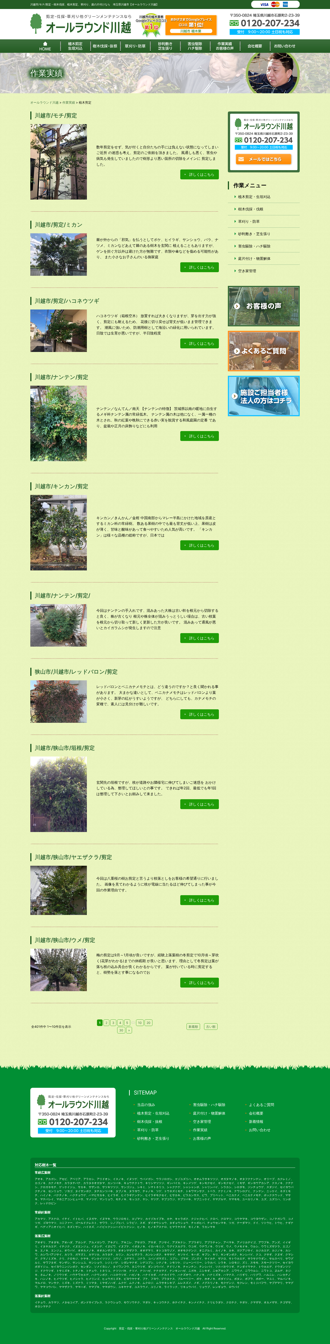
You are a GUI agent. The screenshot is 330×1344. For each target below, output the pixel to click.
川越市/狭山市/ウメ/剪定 (65, 940)
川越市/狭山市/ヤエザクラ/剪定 (73, 857)
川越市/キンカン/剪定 (61, 486)
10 (140, 1023)
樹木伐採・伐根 (250, 209)
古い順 (211, 1026)
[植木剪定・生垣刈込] (75, 46)
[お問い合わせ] (285, 46)
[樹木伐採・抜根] (105, 46)
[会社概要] (255, 46)
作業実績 (200, 1130)
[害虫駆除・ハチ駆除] (195, 46)
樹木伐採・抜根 (149, 1121)
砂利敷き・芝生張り (254, 233)
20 (148, 1023)
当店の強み (146, 1104)
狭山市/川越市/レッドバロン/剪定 (76, 671)
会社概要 (256, 1113)
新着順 (193, 1026)
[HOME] (45, 46)
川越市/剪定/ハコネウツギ (67, 301)
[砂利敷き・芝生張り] (165, 46)
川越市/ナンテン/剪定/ (62, 595)
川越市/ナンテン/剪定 (61, 377)
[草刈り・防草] (135, 46)
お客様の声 (202, 1138)
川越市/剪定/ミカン (59, 224)
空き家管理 (247, 271)
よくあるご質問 (261, 1104)
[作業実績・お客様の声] (225, 46)
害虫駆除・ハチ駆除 (254, 246)
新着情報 (256, 1121)
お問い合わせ (260, 1130)
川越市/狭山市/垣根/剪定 (65, 748)
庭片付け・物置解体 (254, 258)
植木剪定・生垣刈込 (254, 196)
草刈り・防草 (249, 221)
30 (121, 1030)
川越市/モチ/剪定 (56, 115)
